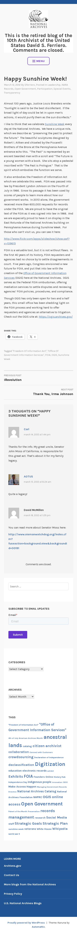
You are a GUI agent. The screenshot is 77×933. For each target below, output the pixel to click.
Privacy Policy (13, 893)
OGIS (54, 355)
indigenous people (39, 782)
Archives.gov (12, 865)
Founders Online (43, 776)
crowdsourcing (20, 757)
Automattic (38, 926)
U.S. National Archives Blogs (23, 903)
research (40, 817)
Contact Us (11, 875)
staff (11, 823)
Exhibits (15, 776)
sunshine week (16, 829)
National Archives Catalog (36, 791)
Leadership (54, 84)
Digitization (50, 764)
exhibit (50, 771)
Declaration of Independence (49, 757)
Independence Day (17, 782)
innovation (57, 782)
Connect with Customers (41, 752)
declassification (21, 765)
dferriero (30, 84)
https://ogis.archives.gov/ (56, 316)
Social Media (56, 817)
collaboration (18, 752)
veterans (30, 829)
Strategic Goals (28, 823)
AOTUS (28, 476)
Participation (44, 88)
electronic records (34, 770)
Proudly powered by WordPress (26, 922)
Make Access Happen (22, 786)
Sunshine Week (54, 124)
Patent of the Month (17, 811)
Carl (26, 429)
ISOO (65, 782)
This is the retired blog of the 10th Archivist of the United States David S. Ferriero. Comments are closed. (38, 43)
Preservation (34, 811)
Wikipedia (60, 829)
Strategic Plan (55, 823)
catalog (27, 746)
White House (44, 829)
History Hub (60, 777)
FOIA (47, 355)
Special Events (62, 88)
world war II (14, 834)
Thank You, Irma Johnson (53, 392)
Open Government (25, 88)
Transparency (12, 92)
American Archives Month (31, 738)
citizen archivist (47, 746)
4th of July (13, 738)
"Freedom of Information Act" (30, 351)
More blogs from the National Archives (30, 884)
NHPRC (37, 797)
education (15, 770)
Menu (40, 61)
